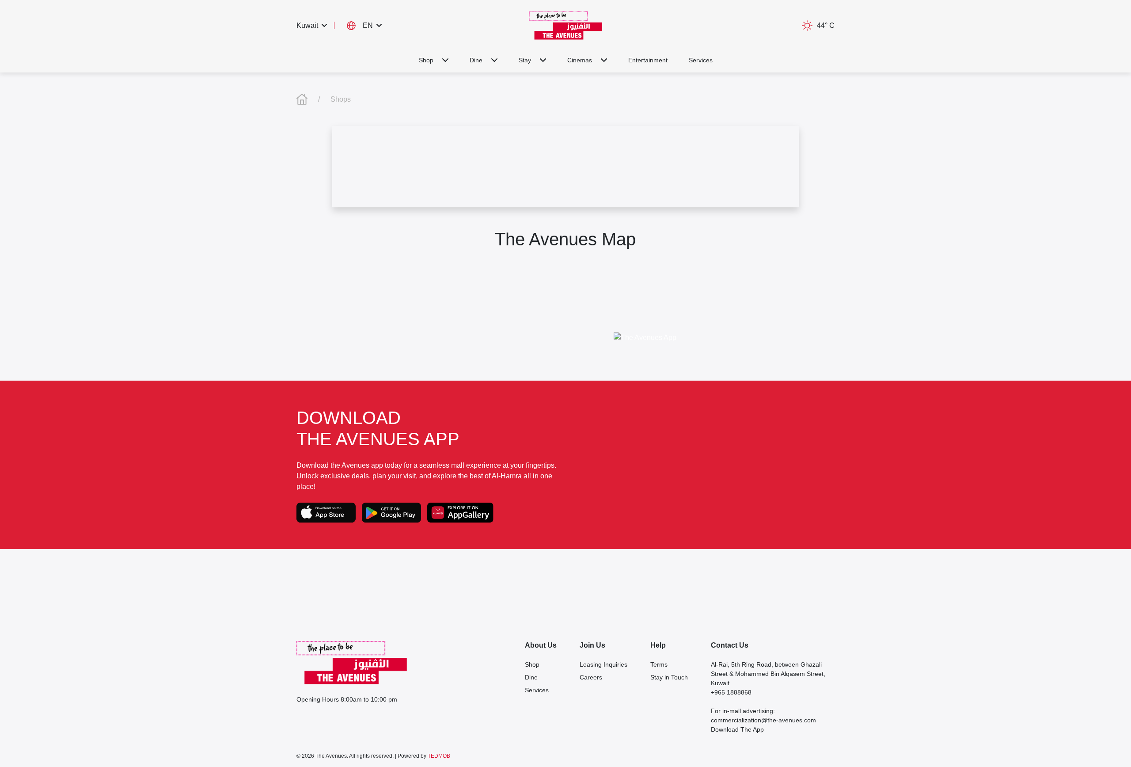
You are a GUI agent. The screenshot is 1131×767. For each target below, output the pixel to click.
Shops (340, 99)
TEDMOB (439, 756)
